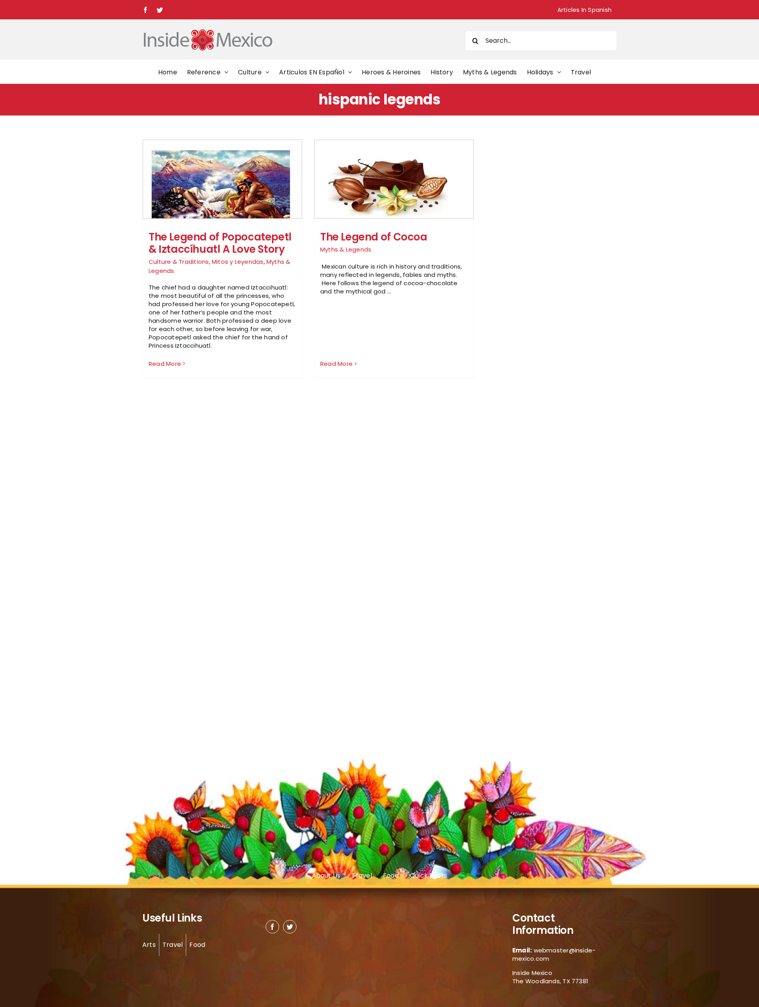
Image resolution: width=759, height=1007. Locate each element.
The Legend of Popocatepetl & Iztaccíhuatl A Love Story (220, 243)
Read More (165, 364)
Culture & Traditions (179, 261)
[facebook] (272, 926)
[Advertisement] (534, 258)
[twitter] (289, 926)
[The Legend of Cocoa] (394, 184)
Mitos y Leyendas (238, 261)
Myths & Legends (345, 249)
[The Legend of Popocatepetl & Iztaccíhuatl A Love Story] (222, 191)
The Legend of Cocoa (373, 237)
